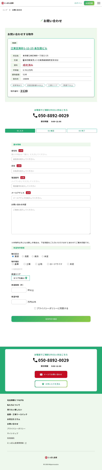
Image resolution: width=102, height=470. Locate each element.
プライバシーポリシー (16, 428)
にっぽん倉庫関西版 (15, 443)
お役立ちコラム (13, 419)
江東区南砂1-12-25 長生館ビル (29, 48)
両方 (36, 256)
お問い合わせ (12, 424)
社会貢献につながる (15, 400)
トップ (5, 10)
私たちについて (13, 405)
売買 (26, 256)
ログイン (78, 3)
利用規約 (11, 438)
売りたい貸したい (14, 409)
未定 (46, 256)
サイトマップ (12, 433)
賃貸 (16, 256)
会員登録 (89, 3)
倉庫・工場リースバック (17, 414)
